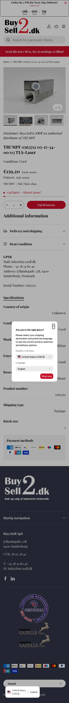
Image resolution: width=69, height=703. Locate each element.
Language (20, 363)
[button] (53, 326)
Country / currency (25, 350)
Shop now (47, 376)
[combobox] (31, 357)
